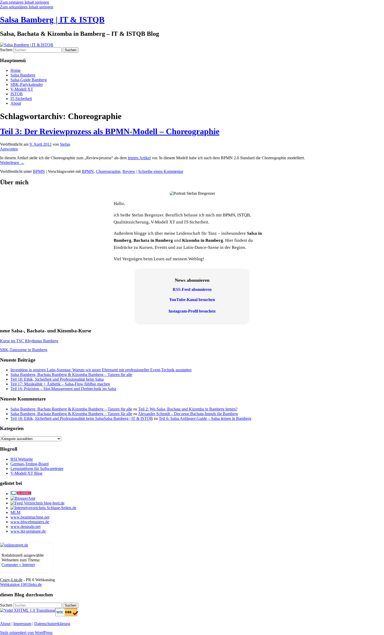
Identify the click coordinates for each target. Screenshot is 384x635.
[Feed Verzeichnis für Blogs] (37, 503)
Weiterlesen (12, 162)
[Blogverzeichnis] (22, 498)
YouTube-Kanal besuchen (192, 299)
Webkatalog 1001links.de (21, 584)
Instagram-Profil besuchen (192, 311)
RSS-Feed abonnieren (192, 289)
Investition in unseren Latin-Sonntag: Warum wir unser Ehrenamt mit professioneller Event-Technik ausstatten (100, 370)
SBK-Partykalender (26, 84)
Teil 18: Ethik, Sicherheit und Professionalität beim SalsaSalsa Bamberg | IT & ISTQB (81, 418)
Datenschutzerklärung (52, 623)
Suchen (6, 50)
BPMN (39, 171)
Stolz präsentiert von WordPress (26, 632)
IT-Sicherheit (21, 98)
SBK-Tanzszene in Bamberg (23, 350)
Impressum (22, 623)
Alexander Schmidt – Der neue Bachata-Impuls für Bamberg (188, 413)
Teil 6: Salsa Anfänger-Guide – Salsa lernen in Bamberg (205, 418)
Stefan (65, 144)
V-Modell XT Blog (26, 473)
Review (129, 171)
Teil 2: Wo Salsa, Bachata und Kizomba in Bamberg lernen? (187, 409)
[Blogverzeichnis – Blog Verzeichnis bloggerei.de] (20, 493)
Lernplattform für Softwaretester (36, 468)
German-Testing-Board (29, 464)
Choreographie (108, 171)
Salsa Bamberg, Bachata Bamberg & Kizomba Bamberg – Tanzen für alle (71, 374)
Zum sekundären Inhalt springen (26, 7)
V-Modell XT (21, 89)
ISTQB (16, 94)
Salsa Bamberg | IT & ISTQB (52, 19)
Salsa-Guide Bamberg (28, 80)
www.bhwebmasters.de (29, 522)
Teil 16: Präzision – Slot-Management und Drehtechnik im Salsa (63, 388)
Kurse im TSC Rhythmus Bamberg (29, 341)
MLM (15, 512)
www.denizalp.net (25, 526)
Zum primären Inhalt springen (24, 2)
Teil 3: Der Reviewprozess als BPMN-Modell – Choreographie (109, 131)
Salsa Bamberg (22, 75)
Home (15, 70)
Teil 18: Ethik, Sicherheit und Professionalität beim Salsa (57, 379)
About (15, 103)
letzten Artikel (139, 158)
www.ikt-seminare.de (28, 531)
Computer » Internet (18, 564)
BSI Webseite (21, 459)
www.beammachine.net (29, 517)
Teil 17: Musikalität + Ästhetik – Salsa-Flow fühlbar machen (60, 384)
